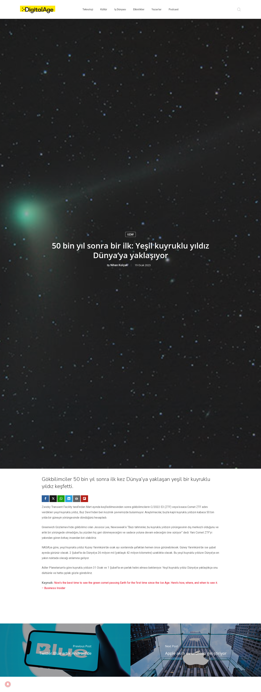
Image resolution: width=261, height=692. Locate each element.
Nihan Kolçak (118, 265)
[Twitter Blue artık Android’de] (65, 650)
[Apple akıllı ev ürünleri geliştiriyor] (195, 650)
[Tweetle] (53, 498)
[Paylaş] (45, 498)
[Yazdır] (76, 498)
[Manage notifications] (8, 684)
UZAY (130, 234)
